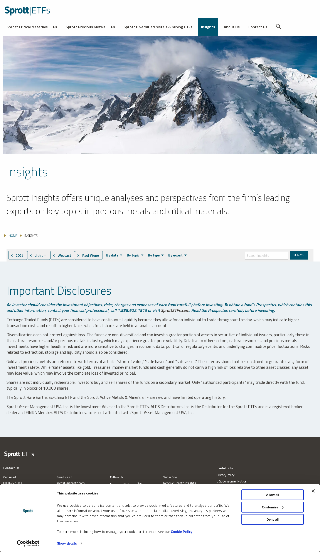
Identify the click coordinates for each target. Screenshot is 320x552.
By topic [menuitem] (133, 255)
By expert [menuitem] (175, 255)
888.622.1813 (12, 483)
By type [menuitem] (154, 255)
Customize (270, 507)
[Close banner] (313, 491)
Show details (67, 543)
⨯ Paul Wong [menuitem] (88, 255)
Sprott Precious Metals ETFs (90, 27)
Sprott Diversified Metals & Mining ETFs (158, 27)
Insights (208, 27)
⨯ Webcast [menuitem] (61, 255)
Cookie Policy (181, 531)
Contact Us (257, 27)
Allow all (272, 495)
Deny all (272, 519)
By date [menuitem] (112, 255)
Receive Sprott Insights (179, 483)
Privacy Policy (225, 475)
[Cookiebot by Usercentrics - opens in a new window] (28, 543)
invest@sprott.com (71, 483)
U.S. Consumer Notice (231, 481)
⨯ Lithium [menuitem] (38, 255)
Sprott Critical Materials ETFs (32, 27)
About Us (232, 27)
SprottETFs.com (175, 310)
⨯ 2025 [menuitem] (17, 255)
